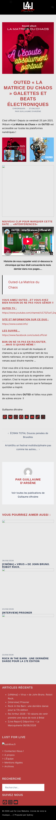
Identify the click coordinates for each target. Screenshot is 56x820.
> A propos (8, 754)
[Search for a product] (53, 7)
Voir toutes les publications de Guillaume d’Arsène (28, 494)
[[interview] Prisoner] (28, 586)
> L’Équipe (7, 758)
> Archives (8, 766)
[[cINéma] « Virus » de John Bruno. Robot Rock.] (28, 538)
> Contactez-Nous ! (13, 751)
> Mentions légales (12, 762)
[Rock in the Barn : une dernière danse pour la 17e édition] (28, 632)
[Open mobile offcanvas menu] (11, 2)
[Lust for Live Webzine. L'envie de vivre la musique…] (28, 6)
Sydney (30, 815)
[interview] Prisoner (17, 613)
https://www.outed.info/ (15, 323)
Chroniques (18, 108)
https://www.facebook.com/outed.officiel (24, 335)
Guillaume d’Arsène (30, 111)
